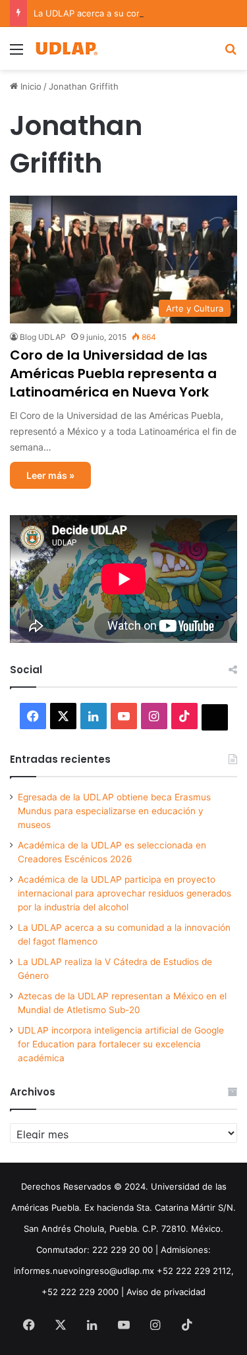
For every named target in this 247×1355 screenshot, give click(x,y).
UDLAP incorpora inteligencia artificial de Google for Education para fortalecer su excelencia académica (121, 1044)
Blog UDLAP (43, 337)
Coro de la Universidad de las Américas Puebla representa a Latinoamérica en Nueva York (113, 373)
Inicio (29, 86)
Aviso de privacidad (166, 1291)
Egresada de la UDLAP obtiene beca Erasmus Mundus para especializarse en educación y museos (114, 811)
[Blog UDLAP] (66, 48)
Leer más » (50, 475)
